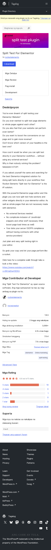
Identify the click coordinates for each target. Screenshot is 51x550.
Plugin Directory (9, 11)
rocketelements (12, 57)
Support (6, 475)
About (5, 450)
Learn (5, 471)
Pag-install (10, 86)
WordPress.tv (9, 484)
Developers (7, 479)
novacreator (13, 305)
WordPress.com (10, 492)
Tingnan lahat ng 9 (41, 347)
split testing (43, 358)
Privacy (5, 463)
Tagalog (12, 516)
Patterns (31, 463)
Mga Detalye (11, 73)
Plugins (30, 458)
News (5, 454)
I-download (9, 64)
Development (11, 92)
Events (30, 475)
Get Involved (33, 471)
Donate (31, 479)
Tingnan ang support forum (14, 434)
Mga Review (10, 80)
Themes (30, 454)
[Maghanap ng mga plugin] (28, 28)
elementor (29, 353)
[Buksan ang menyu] (47, 3)
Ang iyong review (10, 406)
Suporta (8, 99)
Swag (30, 484)
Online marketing (41, 353)
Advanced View (9, 364)
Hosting (6, 458)
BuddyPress (9, 505)
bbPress (7, 501)
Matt (5, 496)
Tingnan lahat (42, 406)
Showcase (31, 450)
